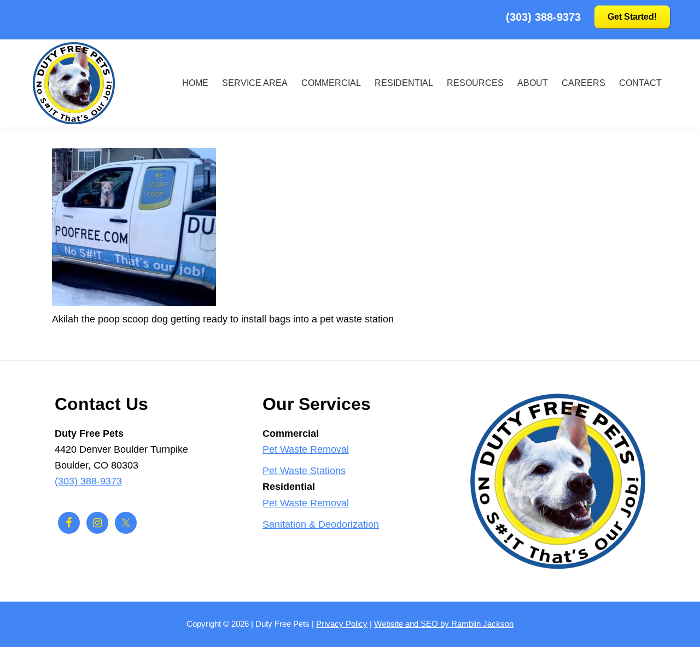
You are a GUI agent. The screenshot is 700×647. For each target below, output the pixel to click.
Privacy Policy (342, 623)
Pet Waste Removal (305, 449)
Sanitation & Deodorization (320, 524)
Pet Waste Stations (304, 470)
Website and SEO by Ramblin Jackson (444, 623)
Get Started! (632, 16)
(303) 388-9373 (543, 17)
